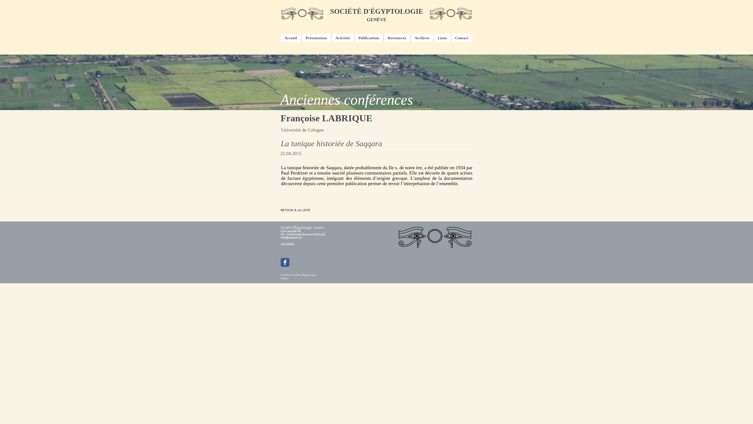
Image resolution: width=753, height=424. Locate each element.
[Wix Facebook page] (285, 262)
